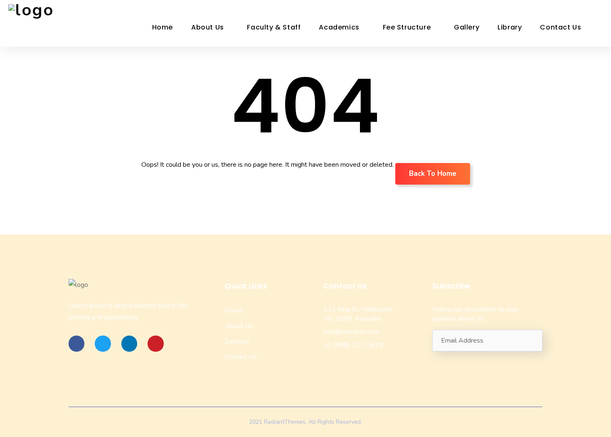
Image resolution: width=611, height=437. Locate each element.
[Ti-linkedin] (129, 343)
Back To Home (432, 173)
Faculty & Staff (274, 27)
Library (510, 27)
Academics (339, 27)
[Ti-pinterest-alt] (155, 343)
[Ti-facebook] (76, 343)
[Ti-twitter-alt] (103, 343)
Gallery (466, 27)
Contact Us (560, 27)
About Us (207, 27)
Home (162, 27)
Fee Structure (407, 27)
